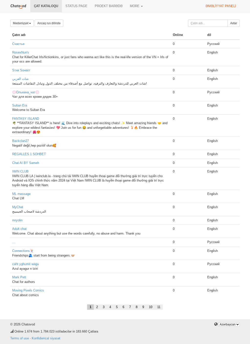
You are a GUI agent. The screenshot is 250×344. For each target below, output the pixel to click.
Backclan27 (20, 141)
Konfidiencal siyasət (46, 338)
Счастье (18, 44)
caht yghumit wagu (25, 264)
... (13, 242)
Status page (76, 6)
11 (158, 307)
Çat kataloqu (46, 6)
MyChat (17, 207)
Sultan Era (19, 105)
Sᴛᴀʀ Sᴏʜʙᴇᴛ (21, 70)
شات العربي (20, 79)
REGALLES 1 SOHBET (29, 154)
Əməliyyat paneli (221, 6)
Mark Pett (19, 277)
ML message (21, 194)
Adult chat (19, 229)
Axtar (233, 23)
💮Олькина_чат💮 (25, 92)
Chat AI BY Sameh (25, 163)
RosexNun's (20, 52)
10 (150, 307)
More (135, 6)
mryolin (17, 220)
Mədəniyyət (21, 23)
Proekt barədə (109, 6)
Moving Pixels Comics (28, 290)
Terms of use (19, 338)
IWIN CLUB (20, 171)
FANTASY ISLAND (25, 118)
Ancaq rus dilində (49, 23)
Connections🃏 (23, 251)
